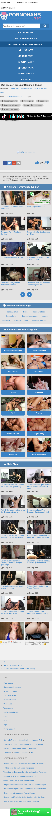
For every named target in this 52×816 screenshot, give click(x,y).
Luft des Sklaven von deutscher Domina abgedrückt (38, 284)
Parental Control (9, 700)
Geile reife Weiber (39, 351)
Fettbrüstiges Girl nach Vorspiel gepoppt (18, 768)
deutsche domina (10, 101)
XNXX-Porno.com (8, 8)
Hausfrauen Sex (26, 744)
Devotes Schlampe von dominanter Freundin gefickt (37, 613)
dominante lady (11, 316)
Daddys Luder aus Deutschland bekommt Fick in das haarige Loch (26, 764)
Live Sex (27, 50)
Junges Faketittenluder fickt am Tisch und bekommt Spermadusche (26, 785)
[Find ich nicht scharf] (47, 163)
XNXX (33, 753)
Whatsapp (27, 62)
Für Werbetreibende (11, 712)
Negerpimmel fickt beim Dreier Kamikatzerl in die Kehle (24, 797)
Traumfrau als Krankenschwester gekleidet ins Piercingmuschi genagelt (26, 772)
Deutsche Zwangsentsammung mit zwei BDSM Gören (12, 613)
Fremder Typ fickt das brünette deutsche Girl (19, 776)
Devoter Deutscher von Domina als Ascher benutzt (13, 587)
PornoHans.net (9, 729)
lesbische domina (21, 320)
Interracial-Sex (13, 434)
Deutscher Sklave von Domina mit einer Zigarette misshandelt (12, 536)
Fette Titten (39, 371)
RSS (5, 716)
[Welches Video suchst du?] (45, 26)
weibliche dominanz (39, 320)
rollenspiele (28, 101)
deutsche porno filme (19, 88)
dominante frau (12, 312)
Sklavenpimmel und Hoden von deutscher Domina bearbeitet (38, 536)
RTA (5, 721)
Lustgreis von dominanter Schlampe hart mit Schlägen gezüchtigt (11, 563)
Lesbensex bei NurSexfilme (27, 3)
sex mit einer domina (34, 105)
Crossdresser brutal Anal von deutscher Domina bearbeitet (38, 511)
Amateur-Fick (37, 740)
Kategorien (26, 32)
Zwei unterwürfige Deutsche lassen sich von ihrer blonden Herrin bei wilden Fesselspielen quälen (26, 789)
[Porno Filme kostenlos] (21, 21)
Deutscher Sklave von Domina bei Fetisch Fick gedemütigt (12, 486)
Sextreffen (26, 56)
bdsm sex (43, 101)
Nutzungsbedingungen (12, 687)
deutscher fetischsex (11, 105)
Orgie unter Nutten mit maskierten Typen (18, 780)
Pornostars (26, 73)
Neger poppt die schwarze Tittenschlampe (19, 793)
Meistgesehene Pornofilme (26, 44)
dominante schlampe (30, 316)
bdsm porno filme (33, 88)
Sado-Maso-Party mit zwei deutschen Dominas (11, 284)
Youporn (39, 413)
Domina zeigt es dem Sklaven (12, 257)
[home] (27, 662)
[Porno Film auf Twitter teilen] (9, 163)
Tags (5, 725)
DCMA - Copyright (10, 691)
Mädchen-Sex (13, 371)
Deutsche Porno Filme (13, 351)
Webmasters (8, 708)
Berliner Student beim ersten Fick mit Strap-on (37, 587)
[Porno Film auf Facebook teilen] (5, 163)
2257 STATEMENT (10, 696)
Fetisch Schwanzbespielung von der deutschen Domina (13, 511)
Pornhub (13, 392)
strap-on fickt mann (10, 109)
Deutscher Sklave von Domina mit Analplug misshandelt (38, 562)
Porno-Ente (5, 3)
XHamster (39, 392)
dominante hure (39, 312)
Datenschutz (8, 683)
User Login (7, 704)
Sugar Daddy (39, 434)
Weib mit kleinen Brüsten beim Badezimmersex (21, 801)
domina (25, 312)
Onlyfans (27, 68)
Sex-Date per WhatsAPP (36, 207)
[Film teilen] (14, 163)
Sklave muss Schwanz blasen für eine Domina (38, 258)
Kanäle (26, 79)
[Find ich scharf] (37, 163)
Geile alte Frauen (39, 455)
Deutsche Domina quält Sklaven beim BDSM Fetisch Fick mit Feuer (39, 487)
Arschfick (13, 455)
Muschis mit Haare (10, 744)
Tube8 (13, 413)
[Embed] (18, 163)
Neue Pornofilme (26, 38)
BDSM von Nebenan (14, 97)
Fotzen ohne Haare (19, 748)
